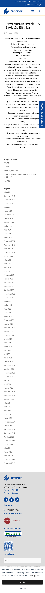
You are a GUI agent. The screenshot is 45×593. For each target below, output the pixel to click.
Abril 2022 (7, 312)
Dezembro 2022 (9, 282)
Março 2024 (8, 237)
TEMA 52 (7, 181)
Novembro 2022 (9, 286)
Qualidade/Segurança (32, 4)
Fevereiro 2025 (9, 215)
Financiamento (21, 1)
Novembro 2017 (9, 456)
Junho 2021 (8, 346)
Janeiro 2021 (8, 361)
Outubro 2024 (9, 222)
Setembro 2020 (9, 373)
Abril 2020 (7, 384)
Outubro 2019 (9, 399)
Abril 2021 (7, 354)
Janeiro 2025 (8, 218)
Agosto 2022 (8, 297)
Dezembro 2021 (9, 328)
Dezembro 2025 (9, 196)
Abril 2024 (7, 234)
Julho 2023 (7, 260)
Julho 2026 (7, 192)
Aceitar (23, 582)
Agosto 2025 (8, 203)
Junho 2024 (8, 226)
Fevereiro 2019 (9, 422)
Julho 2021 (7, 343)
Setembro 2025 (9, 200)
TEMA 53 (7, 167)
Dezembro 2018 (9, 429)
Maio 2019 (7, 410)
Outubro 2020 (9, 369)
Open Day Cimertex (11, 170)
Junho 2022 (8, 305)
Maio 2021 (7, 350)
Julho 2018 (7, 448)
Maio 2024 (7, 230)
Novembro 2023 (9, 249)
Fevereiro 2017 (9, 463)
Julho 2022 (7, 301)
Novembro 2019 (9, 395)
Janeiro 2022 (8, 324)
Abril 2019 (7, 414)
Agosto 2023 (8, 256)
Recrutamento (34, 1)
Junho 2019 (8, 407)
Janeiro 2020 (8, 388)
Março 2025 (8, 211)
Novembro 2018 (9, 433)
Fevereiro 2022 (9, 320)
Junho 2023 (8, 264)
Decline (22, 588)
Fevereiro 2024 (9, 241)
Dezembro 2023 (9, 245)
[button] (33, 11)
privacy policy (35, 575)
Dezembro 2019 (9, 392)
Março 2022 (8, 316)
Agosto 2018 (8, 444)
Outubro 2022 (9, 290)
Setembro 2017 (9, 459)
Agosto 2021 (8, 339)
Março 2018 (8, 452)
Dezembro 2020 (9, 365)
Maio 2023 (7, 267)
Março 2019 (8, 418)
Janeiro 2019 (8, 425)
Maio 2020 (7, 380)
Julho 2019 (7, 403)
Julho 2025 (7, 207)
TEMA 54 (7, 163)
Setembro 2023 (9, 252)
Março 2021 (8, 358)
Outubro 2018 (9, 437)
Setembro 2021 (9, 335)
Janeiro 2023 (8, 279)
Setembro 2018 (9, 440)
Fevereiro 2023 (9, 275)
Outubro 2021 (9, 331)
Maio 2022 (7, 309)
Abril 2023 (7, 271)
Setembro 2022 (9, 294)
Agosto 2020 (8, 377)
